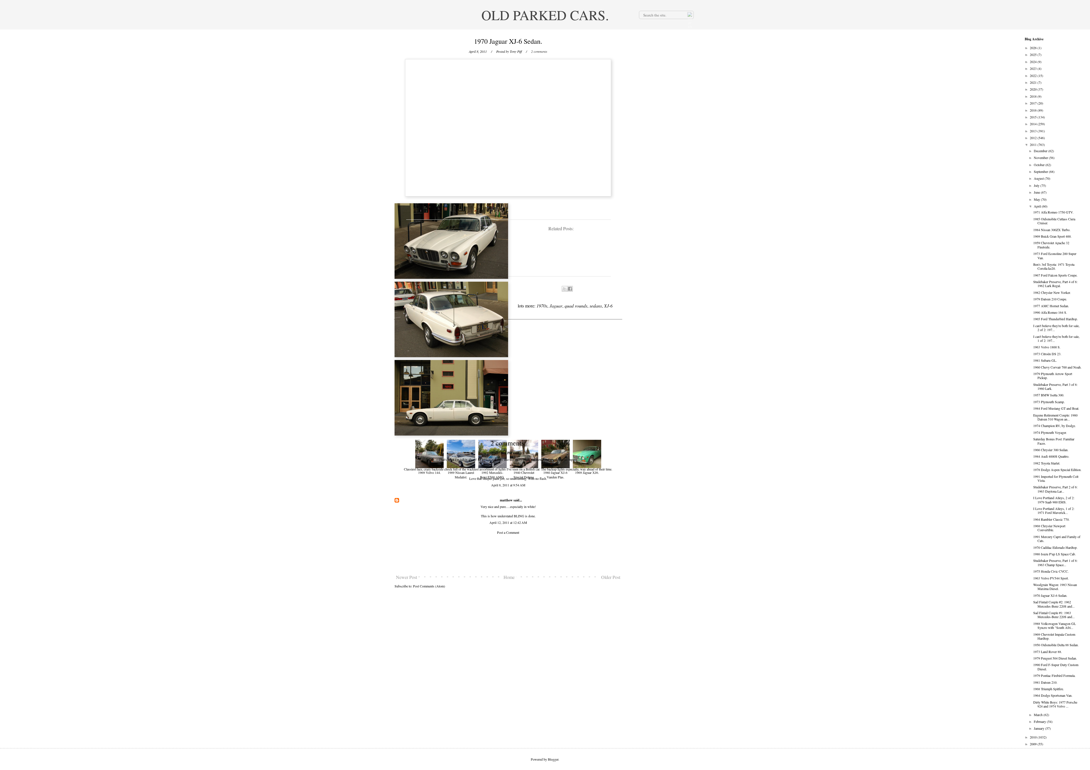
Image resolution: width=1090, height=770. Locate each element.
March (1038, 714)
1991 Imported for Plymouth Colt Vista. (1055, 478)
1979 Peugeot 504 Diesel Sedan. (1055, 658)
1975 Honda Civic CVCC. (1051, 571)
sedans (596, 306)
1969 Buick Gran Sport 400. (1052, 236)
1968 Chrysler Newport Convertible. (1049, 528)
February (1040, 721)
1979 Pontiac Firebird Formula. (1054, 675)
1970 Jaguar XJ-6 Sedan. (1050, 595)
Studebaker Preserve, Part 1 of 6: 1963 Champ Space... (1055, 562)
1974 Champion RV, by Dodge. (1054, 425)
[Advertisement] (508, 554)
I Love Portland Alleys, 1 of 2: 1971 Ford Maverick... (1053, 510)
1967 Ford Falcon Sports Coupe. (1055, 275)
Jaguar (556, 306)
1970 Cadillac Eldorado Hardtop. (1055, 547)
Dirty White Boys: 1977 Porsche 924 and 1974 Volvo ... (1055, 704)
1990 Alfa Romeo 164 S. (1050, 312)
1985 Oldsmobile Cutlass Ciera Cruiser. (1054, 221)
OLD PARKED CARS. (545, 15)
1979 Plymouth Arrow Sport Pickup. (1052, 375)
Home (509, 577)
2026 (1033, 47)
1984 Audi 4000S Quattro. (1051, 456)
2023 (1033, 68)
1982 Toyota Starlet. (1046, 463)
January (1039, 728)
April (1038, 206)
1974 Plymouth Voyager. (1050, 432)
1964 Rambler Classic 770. (1051, 519)
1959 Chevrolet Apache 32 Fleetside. (1051, 244)
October (1039, 164)
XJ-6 (608, 306)
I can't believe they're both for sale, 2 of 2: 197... (1056, 327)
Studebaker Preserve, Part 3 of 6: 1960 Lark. (1055, 386)
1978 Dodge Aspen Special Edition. (1057, 469)
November (1041, 157)
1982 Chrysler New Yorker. (1052, 292)
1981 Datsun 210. (1045, 682)
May (1037, 199)
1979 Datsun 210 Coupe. (1050, 299)
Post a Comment (508, 532)
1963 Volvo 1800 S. (1046, 347)
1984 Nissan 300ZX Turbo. (1051, 229)
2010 (1033, 737)
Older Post (610, 577)
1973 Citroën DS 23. (1047, 353)
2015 (1033, 117)
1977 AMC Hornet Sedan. (1051, 306)
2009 (1033, 744)
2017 (1033, 103)
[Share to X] (564, 289)
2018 (1033, 96)
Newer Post (406, 577)
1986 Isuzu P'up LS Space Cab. (1054, 554)
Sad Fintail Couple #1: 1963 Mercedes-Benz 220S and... (1054, 614)
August (1039, 178)
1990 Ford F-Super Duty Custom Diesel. (1055, 666)
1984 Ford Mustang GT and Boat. (1056, 408)
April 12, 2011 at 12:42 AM (508, 522)
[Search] (689, 15)
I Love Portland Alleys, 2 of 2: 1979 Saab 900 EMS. (1053, 499)
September (1041, 171)
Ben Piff (506, 453)
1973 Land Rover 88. (1047, 651)
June (1037, 192)
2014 (1033, 124)
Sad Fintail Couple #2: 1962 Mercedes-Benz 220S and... (1054, 604)
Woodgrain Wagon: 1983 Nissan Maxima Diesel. (1055, 586)
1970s (541, 306)
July (1037, 185)
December (1041, 150)
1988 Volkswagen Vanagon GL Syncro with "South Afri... (1054, 625)
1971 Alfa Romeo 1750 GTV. (1053, 212)
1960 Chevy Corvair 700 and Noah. (1057, 367)
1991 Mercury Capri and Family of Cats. (1056, 538)
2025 (1033, 54)
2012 (1033, 137)
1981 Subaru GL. (1045, 360)
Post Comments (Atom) (429, 586)
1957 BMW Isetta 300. (1048, 395)
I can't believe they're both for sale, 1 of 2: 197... (1056, 338)
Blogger (553, 759)
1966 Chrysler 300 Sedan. (1050, 449)
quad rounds (576, 306)
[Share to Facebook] (570, 289)
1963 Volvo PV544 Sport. (1051, 578)
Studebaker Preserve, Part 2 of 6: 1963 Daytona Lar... (1055, 489)
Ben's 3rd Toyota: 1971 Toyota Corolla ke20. (1053, 266)
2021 (1033, 82)
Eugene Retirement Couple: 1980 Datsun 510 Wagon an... (1055, 417)
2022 (1033, 75)
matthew (506, 500)
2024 (1033, 61)
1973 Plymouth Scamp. (1049, 401)
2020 (1033, 89)
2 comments (539, 51)
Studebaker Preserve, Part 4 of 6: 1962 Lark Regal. (1055, 283)
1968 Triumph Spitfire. (1048, 689)
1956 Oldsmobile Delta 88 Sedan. (1056, 645)
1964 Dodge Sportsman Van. (1052, 695)
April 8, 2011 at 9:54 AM (508, 485)
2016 (1033, 110)
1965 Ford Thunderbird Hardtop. (1055, 319)
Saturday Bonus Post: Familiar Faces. (1053, 441)
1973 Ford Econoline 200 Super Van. (1054, 255)
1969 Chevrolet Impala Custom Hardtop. (1054, 636)
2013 (1033, 131)
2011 (1033, 144)
